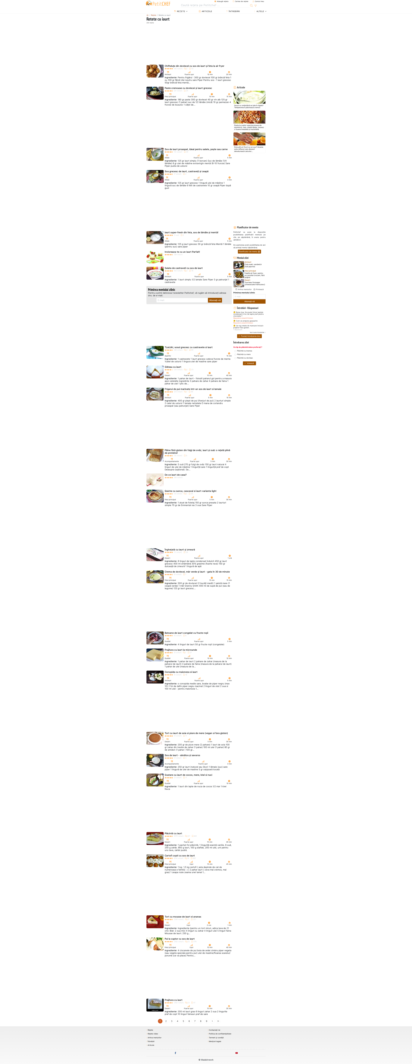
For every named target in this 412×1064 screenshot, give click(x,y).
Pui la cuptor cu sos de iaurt (180, 938)
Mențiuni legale (215, 1041)
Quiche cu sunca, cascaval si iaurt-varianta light (190, 491)
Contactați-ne (214, 1030)
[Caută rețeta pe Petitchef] (251, 5)
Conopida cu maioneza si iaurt (181, 672)
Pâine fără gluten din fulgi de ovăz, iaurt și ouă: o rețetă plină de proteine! (197, 451)
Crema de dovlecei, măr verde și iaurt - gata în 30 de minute (197, 571)
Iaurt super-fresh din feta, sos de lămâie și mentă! (191, 232)
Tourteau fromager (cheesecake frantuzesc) (255, 283)
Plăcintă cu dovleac (245, 358)
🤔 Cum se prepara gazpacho (245, 321)
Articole (206, 11)
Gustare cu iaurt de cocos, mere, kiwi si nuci (188, 775)
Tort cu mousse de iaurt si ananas (183, 916)
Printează (259, 289)
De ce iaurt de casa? (176, 474)
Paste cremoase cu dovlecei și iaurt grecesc (188, 88)
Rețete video (153, 1034)
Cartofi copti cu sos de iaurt (180, 855)
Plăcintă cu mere (244, 354)
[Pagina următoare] (212, 1021)
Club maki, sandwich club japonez (253, 265)
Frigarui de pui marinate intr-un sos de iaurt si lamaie (193, 389)
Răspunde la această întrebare (243, 318)
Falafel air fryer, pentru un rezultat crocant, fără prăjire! (254, 275)
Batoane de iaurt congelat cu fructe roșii (186, 633)
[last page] (218, 1021)
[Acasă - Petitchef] (147, 15)
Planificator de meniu (248, 251)
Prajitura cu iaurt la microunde (181, 650)
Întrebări (234, 11)
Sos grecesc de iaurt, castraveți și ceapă (186, 171)
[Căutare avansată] (256, 6)
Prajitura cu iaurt (173, 1000)
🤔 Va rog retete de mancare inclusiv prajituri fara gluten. (248, 327)
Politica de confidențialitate (220, 1034)
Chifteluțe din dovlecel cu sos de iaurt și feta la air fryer (194, 66)
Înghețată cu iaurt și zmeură (180, 549)
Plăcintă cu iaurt (173, 833)
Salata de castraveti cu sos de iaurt (184, 268)
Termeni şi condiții (216, 1038)
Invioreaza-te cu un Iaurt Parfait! (182, 252)
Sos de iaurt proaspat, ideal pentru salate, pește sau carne (196, 149)
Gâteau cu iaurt (173, 367)
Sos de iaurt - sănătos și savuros (182, 755)
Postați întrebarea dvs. (250, 336)
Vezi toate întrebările (257, 332)
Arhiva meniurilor (244, 289)
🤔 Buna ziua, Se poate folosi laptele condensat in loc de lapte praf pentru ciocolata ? (248, 314)
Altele (260, 11)
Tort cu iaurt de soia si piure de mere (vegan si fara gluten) (196, 733)
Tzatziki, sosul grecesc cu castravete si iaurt (189, 347)
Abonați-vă (215, 300)
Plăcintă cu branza (244, 351)
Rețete (180, 11)
